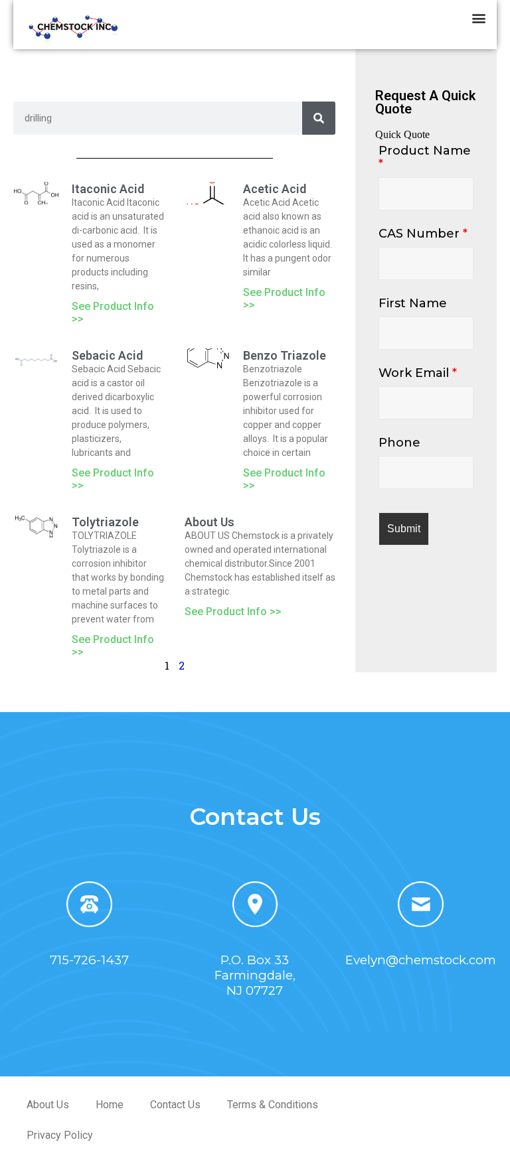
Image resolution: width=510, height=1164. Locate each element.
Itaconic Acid (108, 189)
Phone (399, 442)
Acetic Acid (274, 189)
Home (110, 1104)
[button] (479, 18)
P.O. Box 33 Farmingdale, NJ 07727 (255, 975)
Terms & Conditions (272, 1104)
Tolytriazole (105, 522)
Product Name (425, 157)
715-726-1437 (89, 960)
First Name (413, 303)
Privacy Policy (60, 1135)
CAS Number (423, 233)
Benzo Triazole (284, 355)
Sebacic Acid (107, 355)
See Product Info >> (233, 611)
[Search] (318, 118)
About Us (209, 522)
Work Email (418, 373)
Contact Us (175, 1104)
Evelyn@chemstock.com (420, 960)
